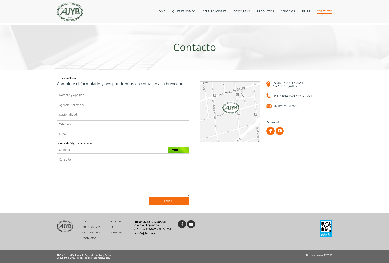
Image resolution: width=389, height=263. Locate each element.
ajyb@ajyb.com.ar (286, 106)
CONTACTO (324, 11)
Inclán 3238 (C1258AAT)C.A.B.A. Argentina (288, 84)
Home (60, 78)
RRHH (306, 11)
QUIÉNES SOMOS (184, 11)
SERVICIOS (288, 11)
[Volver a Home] (70, 11)
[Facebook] (270, 131)
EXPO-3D (328, 255)
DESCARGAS (242, 11)
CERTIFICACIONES (215, 11)
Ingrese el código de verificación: (75, 143)
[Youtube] (280, 131)
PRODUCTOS (265, 11)
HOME (161, 11)
